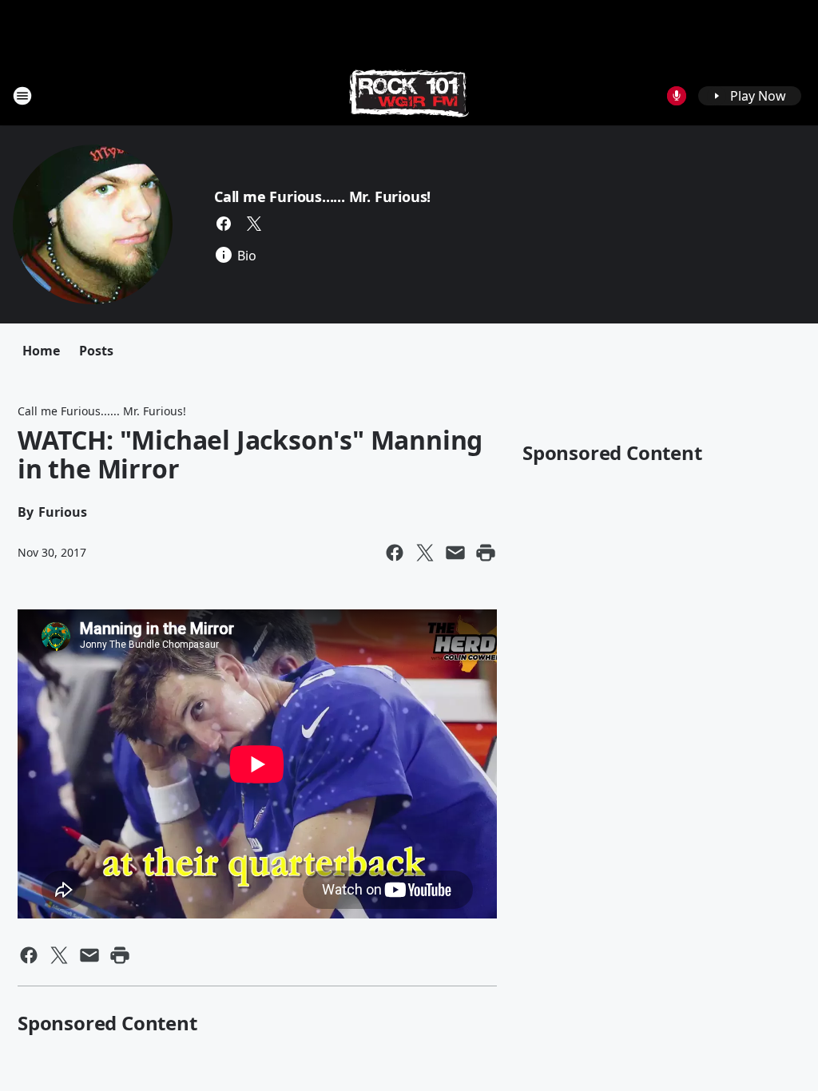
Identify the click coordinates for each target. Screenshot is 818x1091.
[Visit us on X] (254, 223)
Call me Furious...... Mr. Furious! (322, 196)
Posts (96, 350)
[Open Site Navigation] (22, 95)
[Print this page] (486, 553)
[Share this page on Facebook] (394, 553)
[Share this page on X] (425, 553)
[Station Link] (409, 95)
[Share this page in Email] (455, 553)
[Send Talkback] (676, 95)
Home (41, 350)
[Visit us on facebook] (223, 223)
